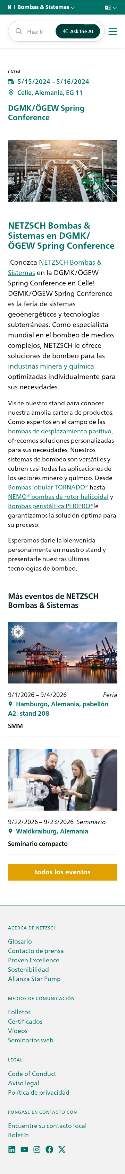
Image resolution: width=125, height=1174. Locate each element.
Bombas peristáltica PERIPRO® (50, 505)
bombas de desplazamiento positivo (59, 430)
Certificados (25, 1021)
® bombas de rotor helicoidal (58, 496)
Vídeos (17, 1030)
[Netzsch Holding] (11, 7)
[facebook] (49, 1150)
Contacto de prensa (36, 950)
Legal (15, 1059)
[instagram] (37, 1150)
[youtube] (24, 1150)
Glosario (20, 941)
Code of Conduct (32, 1073)
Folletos (19, 1011)
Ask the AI (81, 31)
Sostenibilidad (28, 969)
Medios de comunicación (41, 998)
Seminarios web (30, 1039)
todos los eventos (63, 872)
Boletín (18, 1134)
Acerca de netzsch (32, 927)
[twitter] (62, 1150)
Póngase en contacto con (42, 1112)
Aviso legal (23, 1082)
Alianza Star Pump (34, 978)
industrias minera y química (51, 365)
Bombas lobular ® (48, 487)
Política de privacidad (38, 1092)
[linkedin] (12, 1150)
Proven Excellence (33, 959)
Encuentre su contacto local (47, 1125)
